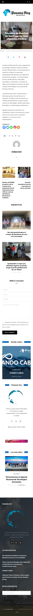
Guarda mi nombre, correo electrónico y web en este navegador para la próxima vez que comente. (15, 324)
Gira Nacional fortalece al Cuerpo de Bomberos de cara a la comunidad (16, 234)
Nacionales (17, 474)
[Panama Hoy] (16, 13)
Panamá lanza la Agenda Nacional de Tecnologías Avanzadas (16, 479)
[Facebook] (8, 57)
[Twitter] (14, 57)
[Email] (25, 57)
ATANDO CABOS (16, 369)
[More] (18, 127)
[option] (16, 362)
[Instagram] (14, 127)
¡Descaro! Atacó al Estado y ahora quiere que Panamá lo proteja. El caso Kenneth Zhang (15, 577)
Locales (16, 28)
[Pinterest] (19, 57)
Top (17, 612)
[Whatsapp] (11, 127)
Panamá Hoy (9, 609)
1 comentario (21, 485)
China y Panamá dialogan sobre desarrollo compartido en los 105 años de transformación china (16, 564)
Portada (2, 51)
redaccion (12, 43)
